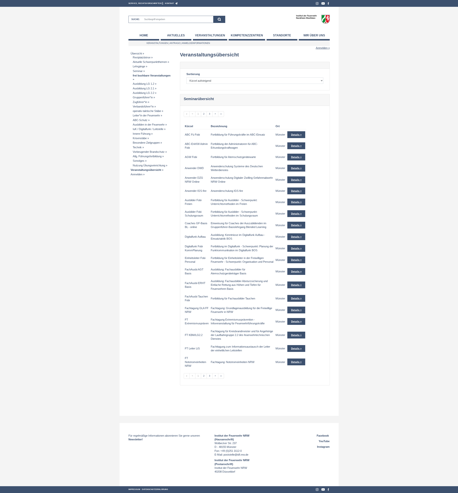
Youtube (323, 3)
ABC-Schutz (140, 120)
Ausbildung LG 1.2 (143, 83)
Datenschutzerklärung (155, 489)
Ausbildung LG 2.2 (143, 92)
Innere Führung (141, 133)
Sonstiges (138, 160)
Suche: (135, 19)
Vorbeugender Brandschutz (149, 151)
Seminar (138, 71)
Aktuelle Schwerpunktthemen (150, 61)
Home (144, 35)
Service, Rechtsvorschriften (145, 3)
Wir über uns (314, 35)
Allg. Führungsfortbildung (147, 156)
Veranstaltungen (210, 35)
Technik (137, 147)
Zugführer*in (140, 102)
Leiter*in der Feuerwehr (146, 115)
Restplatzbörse (141, 57)
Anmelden (322, 47)
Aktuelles (176, 35)
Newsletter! (135, 439)
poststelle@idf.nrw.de (235, 454)
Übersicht (136, 53)
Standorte (282, 35)
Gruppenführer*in (143, 97)
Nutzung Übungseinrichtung (149, 165)
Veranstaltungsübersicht (146, 169)
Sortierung (193, 74)
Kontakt (169, 3)
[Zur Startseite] (313, 19)
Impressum (134, 489)
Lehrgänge (139, 66)
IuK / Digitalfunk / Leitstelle (148, 129)
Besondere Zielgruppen (146, 142)
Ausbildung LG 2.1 (143, 88)
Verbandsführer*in (143, 106)
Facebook (328, 3)
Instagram (317, 3)
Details (295, 134)
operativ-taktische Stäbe (147, 110)
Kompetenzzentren (247, 35)
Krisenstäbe (140, 138)
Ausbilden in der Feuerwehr (149, 124)
